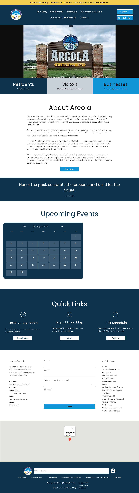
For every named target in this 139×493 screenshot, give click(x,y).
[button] (42, 11)
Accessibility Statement (83, 484)
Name (47, 361)
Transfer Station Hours (110, 370)
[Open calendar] (34, 226)
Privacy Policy (68, 483)
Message (48, 390)
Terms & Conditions (54, 483)
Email (47, 370)
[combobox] (69, 384)
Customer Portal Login (111, 411)
